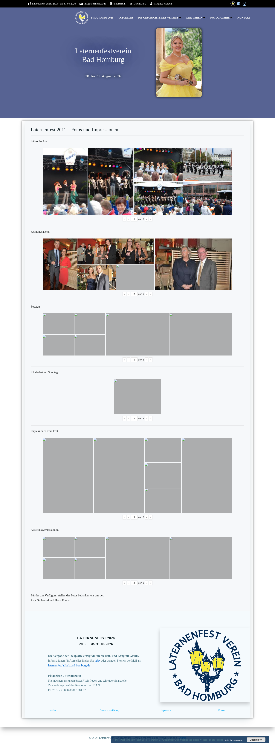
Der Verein (194, 17)
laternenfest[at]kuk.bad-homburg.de (69, 665)
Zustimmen (256, 739)
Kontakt (243, 17)
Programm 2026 (102, 17)
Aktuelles (125, 17)
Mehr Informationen (233, 740)
